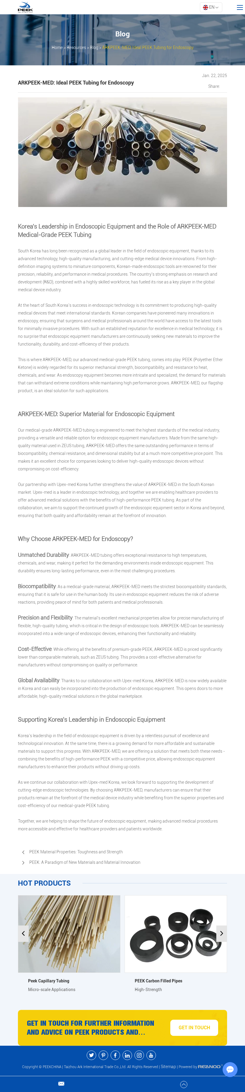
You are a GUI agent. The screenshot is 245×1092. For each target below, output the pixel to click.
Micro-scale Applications (51, 989)
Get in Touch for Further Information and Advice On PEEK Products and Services (90, 1028)
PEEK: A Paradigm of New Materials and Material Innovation (84, 862)
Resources (76, 47)
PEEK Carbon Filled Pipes (158, 980)
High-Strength (148, 989)
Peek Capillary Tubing (48, 980)
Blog (94, 47)
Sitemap (168, 1066)
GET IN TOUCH (194, 1027)
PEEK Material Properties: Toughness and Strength (76, 851)
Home (57, 47)
